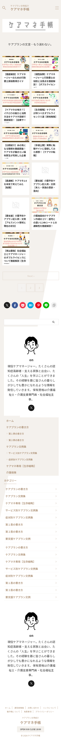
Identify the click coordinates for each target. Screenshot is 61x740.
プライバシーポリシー (44, 711)
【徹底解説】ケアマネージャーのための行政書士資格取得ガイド (15, 77)
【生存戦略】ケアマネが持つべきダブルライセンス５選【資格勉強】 (45, 113)
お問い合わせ (33, 707)
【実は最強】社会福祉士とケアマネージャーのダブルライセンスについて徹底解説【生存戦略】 (15, 257)
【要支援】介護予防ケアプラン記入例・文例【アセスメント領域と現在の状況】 (15, 221)
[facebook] (15, 305)
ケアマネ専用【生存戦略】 (21, 466)
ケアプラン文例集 (16, 446)
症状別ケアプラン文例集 (21, 459)
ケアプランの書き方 (17, 427)
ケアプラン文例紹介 (30, 717)
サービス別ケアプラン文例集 (23, 453)
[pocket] (23, 305)
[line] (46, 305)
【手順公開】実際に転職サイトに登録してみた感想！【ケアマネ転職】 (44, 150)
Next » (30, 276)
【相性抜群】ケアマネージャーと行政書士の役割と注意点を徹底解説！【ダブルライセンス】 (44, 80)
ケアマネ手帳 (19, 9)
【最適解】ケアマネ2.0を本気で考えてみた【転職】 (15, 184)
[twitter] (7, 305)
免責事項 (27, 711)
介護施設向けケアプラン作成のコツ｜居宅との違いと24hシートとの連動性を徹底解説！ (45, 221)
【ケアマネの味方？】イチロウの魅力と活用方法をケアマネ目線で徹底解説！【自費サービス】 (15, 116)
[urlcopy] (54, 305)
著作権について (13, 711)
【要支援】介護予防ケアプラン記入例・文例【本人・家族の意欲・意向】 (44, 185)
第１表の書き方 (16, 433)
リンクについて (49, 707)
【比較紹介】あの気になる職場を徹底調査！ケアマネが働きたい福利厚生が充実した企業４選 (15, 151)
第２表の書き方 (16, 440)
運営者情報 (19, 707)
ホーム (10, 421)
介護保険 (11, 472)
